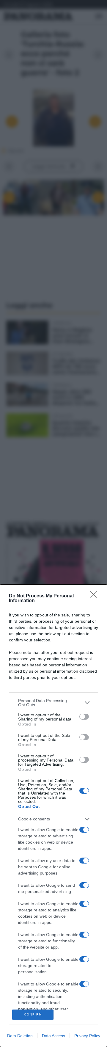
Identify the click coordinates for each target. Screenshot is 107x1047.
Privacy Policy (87, 1035)
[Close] (95, 596)
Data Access (53, 1035)
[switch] (84, 717)
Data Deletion (20, 1035)
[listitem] (53, 702)
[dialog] (53, 816)
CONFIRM (33, 1014)
